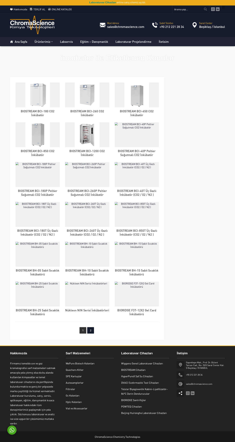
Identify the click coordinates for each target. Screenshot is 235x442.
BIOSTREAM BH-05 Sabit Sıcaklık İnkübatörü (37, 272)
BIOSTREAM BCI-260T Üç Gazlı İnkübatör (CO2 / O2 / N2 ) (87, 232)
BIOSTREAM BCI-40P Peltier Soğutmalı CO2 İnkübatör (137, 153)
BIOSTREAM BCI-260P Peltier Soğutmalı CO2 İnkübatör (87, 193)
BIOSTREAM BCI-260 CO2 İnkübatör (87, 113)
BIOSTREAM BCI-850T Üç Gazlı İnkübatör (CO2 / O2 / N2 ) (136, 232)
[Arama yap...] (205, 9)
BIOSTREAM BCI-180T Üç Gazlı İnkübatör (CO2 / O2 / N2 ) (37, 232)
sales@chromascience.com (125, 27)
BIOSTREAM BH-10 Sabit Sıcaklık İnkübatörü (87, 272)
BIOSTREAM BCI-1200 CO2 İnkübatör (87, 153)
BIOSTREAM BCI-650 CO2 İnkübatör (137, 113)
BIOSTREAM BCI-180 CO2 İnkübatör (38, 113)
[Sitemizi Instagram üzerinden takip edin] (213, 9)
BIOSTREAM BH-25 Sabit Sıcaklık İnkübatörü (37, 312)
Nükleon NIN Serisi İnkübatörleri (87, 310)
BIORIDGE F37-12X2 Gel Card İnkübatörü (136, 312)
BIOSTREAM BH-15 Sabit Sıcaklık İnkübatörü (136, 272)
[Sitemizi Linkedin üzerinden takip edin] (218, 9)
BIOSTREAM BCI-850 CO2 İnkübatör (38, 153)
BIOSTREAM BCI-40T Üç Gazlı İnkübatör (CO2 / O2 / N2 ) (136, 193)
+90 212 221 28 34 (172, 27)
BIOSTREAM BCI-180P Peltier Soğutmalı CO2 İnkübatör (37, 193)
